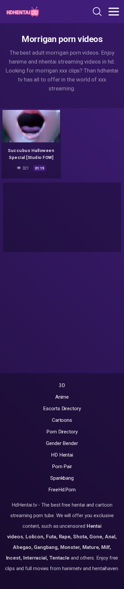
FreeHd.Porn (62, 490)
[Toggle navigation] (113, 12)
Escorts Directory (62, 409)
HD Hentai (62, 455)
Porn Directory (62, 432)
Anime (62, 397)
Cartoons (62, 420)
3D (62, 385)
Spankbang (62, 478)
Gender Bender (62, 443)
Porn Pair (62, 466)
